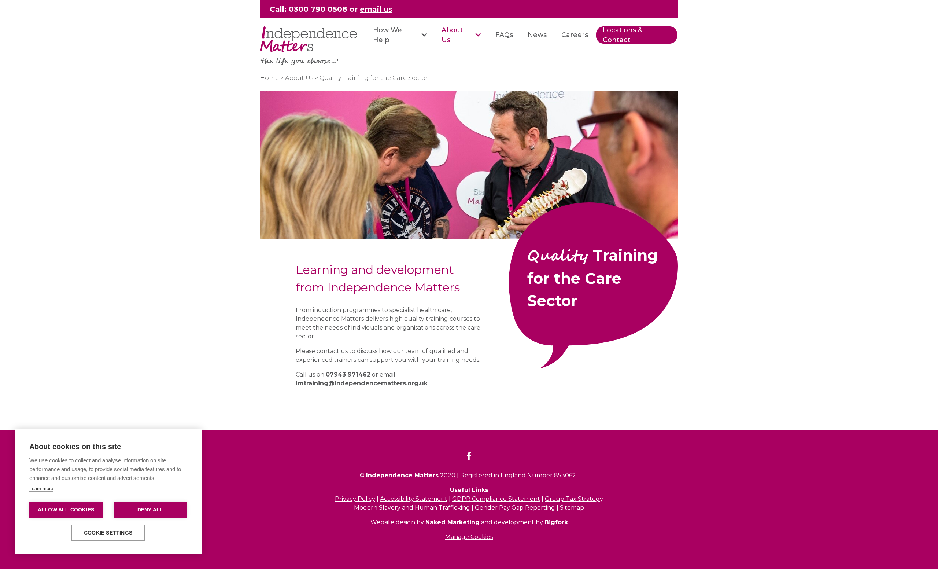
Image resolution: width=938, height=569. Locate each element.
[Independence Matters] (308, 39)
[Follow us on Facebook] (469, 457)
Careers (574, 35)
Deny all (150, 510)
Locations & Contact (622, 35)
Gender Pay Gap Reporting (515, 507)
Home (269, 77)
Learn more (41, 488)
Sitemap (572, 507)
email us (376, 9)
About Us (452, 35)
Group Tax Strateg (572, 498)
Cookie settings (108, 533)
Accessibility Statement (413, 498)
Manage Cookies (469, 536)
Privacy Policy (355, 498)
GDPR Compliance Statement (496, 498)
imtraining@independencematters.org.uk (362, 383)
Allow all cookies (66, 510)
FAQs (504, 35)
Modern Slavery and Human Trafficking (412, 507)
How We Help (387, 35)
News (537, 35)
